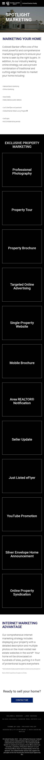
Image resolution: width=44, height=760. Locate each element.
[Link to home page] (13, 3)
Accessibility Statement (15, 729)
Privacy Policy (29, 726)
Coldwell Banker (15, 716)
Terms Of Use (14, 726)
